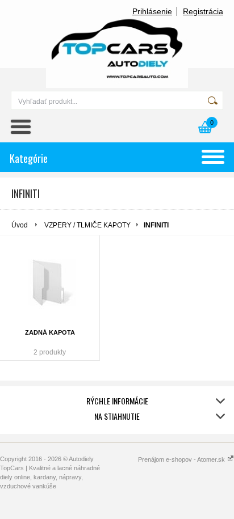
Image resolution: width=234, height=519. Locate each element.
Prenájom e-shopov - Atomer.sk (182, 459)
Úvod (19, 225)
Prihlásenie (152, 11)
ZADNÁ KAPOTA (50, 332)
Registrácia (203, 11)
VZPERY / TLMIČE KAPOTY (87, 225)
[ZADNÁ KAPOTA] (50, 283)
